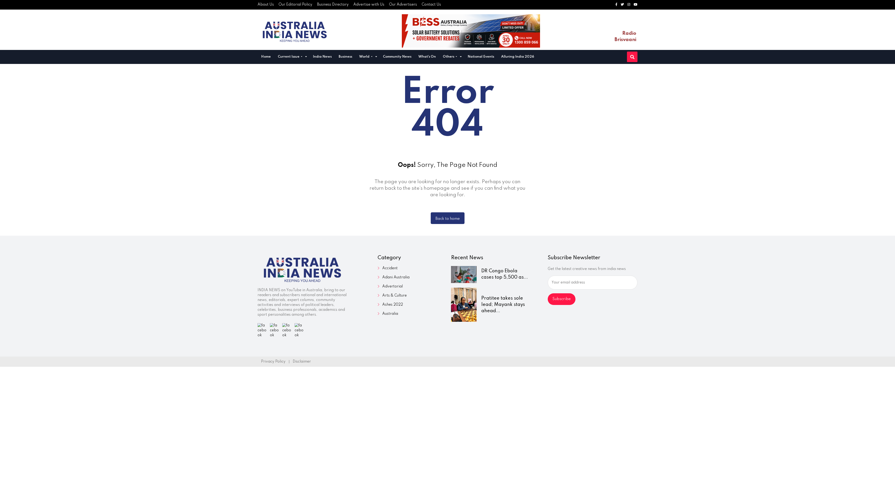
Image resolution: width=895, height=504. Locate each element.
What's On (427, 56)
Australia (390, 314)
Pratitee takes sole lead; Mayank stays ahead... (503, 304)
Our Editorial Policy (295, 5)
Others (449, 56)
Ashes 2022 (392, 305)
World (364, 56)
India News (322, 56)
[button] (306, 57)
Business (345, 56)
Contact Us (431, 5)
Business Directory (333, 5)
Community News (397, 56)
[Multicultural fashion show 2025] (471, 31)
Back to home (447, 219)
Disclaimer (302, 362)
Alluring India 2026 (517, 56)
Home (266, 56)
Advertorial (392, 286)
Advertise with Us (368, 5)
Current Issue (289, 56)
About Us (266, 5)
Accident (390, 268)
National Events (481, 56)
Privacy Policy (273, 362)
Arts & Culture (394, 296)
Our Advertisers (403, 5)
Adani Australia (396, 277)
